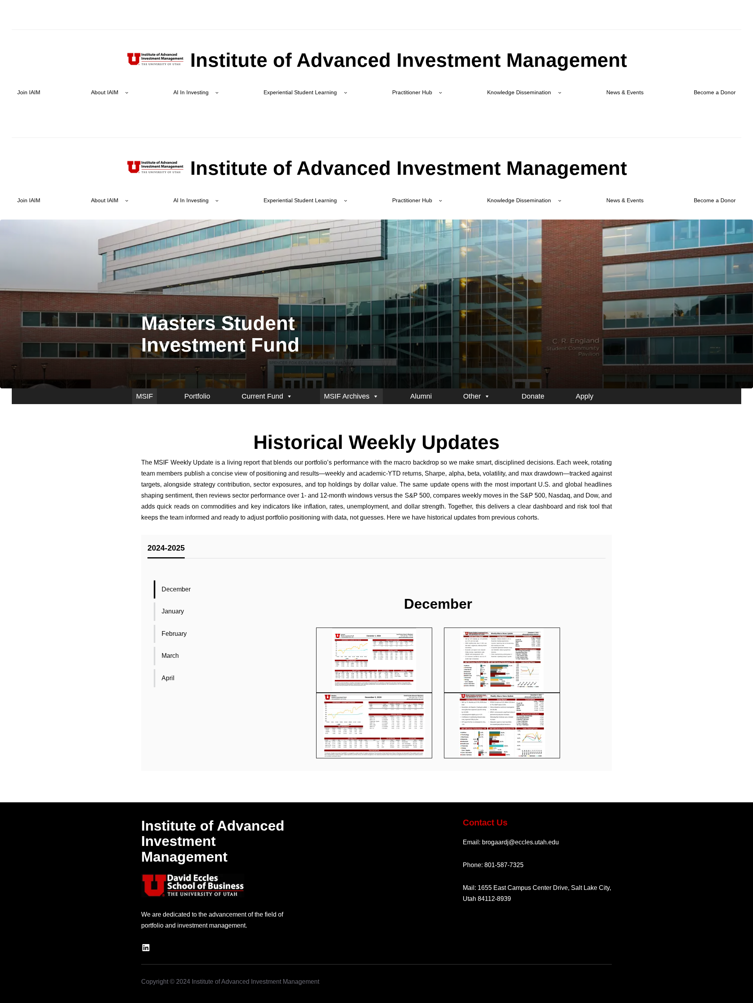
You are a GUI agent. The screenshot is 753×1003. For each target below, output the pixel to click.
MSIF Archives (346, 396)
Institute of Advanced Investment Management (406, 60)
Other (472, 396)
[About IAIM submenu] (126, 92)
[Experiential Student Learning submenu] (345, 92)
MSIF (144, 396)
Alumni (421, 396)
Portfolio (197, 396)
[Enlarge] (406, 638)
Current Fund (262, 396)
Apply (584, 396)
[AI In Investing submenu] (216, 92)
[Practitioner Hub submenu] (440, 92)
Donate (533, 396)
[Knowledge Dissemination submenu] (559, 92)
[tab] (166, 549)
